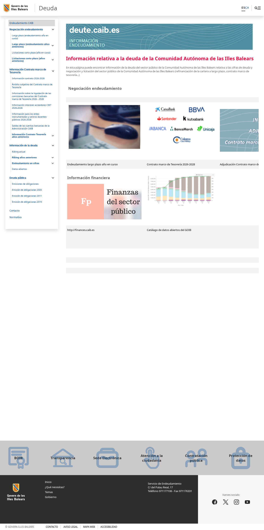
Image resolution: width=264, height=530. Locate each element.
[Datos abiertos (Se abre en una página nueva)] (181, 207)
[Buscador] (256, 8)
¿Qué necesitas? (55, 487)
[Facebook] (214, 502)
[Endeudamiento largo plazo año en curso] (104, 127)
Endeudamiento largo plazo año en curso (92, 164)
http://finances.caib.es (80, 230)
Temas (49, 492)
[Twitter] (226, 502)
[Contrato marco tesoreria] (182, 144)
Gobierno (51, 497)
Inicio (48, 482)
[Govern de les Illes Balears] (19, 8)
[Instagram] (236, 502)
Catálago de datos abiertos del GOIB (169, 230)
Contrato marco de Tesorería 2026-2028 (171, 164)
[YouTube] (247, 502)
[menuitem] (259, 8)
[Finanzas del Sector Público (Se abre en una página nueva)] (104, 218)
